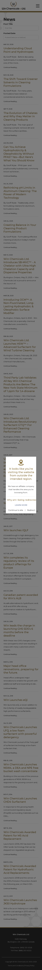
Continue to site (15, 510)
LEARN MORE (21, 505)
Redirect (31, 510)
